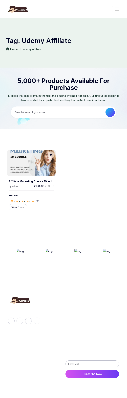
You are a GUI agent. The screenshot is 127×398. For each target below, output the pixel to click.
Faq (70, 312)
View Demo (17, 207)
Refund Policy (28, 349)
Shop (71, 324)
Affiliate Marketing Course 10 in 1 (30, 181)
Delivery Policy (28, 355)
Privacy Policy (28, 360)
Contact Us (26, 371)
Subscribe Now (92, 374)
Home (14, 49)
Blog (71, 318)
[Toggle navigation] (116, 9)
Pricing (72, 329)
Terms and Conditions (32, 366)
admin (15, 186)
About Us (74, 307)
